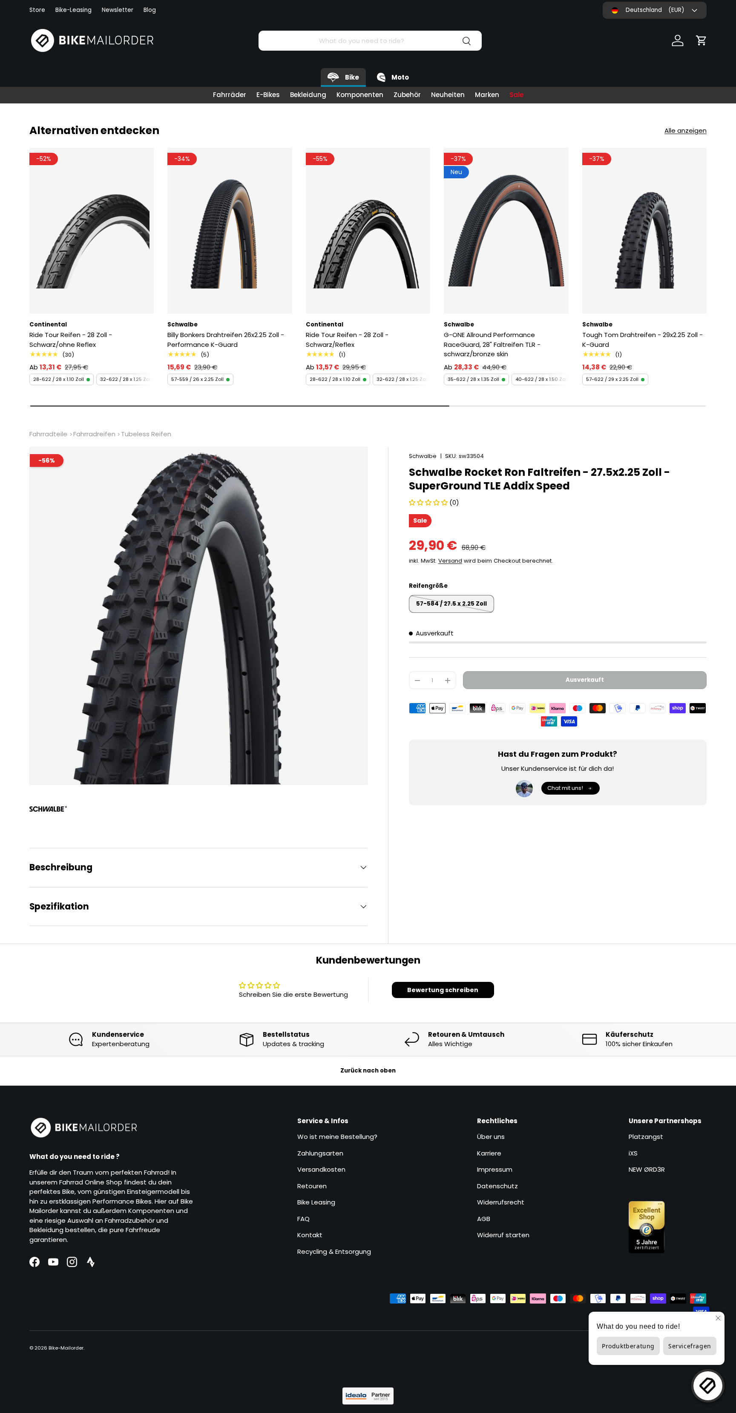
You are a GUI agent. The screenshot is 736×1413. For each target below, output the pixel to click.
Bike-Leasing (73, 10)
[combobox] (370, 41)
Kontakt (309, 1234)
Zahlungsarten (320, 1153)
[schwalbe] (52, 808)
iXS (633, 1153)
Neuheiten (448, 94)
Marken (487, 94)
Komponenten (359, 94)
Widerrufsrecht (500, 1202)
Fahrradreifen (94, 433)
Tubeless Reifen (146, 433)
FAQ (303, 1218)
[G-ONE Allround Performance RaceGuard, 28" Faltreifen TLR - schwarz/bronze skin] (506, 231)
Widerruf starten (503, 1234)
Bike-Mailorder (66, 1347)
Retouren (312, 1185)
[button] (701, 40)
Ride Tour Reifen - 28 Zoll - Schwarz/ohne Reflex (70, 339)
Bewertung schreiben (442, 990)
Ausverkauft (585, 680)
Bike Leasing (316, 1202)
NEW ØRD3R (647, 1169)
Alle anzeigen (685, 130)
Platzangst (646, 1136)
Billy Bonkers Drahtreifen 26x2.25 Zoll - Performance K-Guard (225, 339)
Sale (516, 94)
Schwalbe (423, 456)
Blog (150, 10)
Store (37, 10)
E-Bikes (268, 94)
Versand (450, 561)
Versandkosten (321, 1169)
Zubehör (407, 94)
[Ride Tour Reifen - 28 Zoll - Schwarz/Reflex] (368, 231)
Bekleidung (308, 94)
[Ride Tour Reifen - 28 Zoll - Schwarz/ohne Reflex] (91, 231)
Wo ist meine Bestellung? (337, 1136)
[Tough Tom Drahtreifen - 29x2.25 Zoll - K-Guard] (644, 231)
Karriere (489, 1153)
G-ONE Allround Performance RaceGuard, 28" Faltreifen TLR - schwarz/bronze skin (492, 344)
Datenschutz (497, 1185)
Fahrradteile (48, 433)
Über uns (491, 1136)
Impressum (494, 1169)
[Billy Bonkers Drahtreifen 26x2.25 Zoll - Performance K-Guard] (229, 231)
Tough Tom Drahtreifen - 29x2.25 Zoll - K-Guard (642, 339)
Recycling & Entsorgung (334, 1251)
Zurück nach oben (368, 1071)
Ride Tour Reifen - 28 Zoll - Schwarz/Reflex (347, 339)
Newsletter (117, 10)
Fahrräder (229, 94)
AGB (483, 1218)
